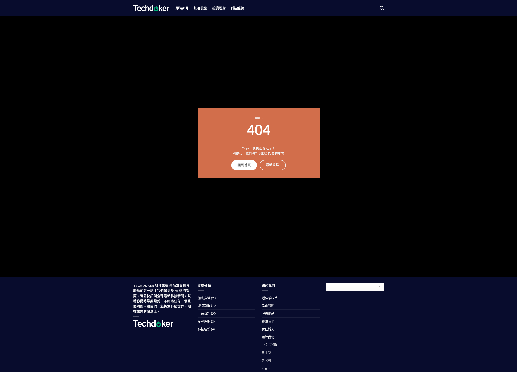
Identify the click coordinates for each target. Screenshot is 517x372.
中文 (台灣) (269, 344)
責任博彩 (268, 329)
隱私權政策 (270, 298)
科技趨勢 (237, 8)
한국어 (266, 360)
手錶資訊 (204, 313)
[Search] (382, 8)
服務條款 (268, 313)
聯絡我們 (268, 321)
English (267, 368)
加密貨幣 (200, 8)
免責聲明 (268, 305)
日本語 (266, 352)
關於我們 (268, 337)
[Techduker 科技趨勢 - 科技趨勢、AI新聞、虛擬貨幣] (151, 8)
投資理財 (219, 8)
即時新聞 (182, 8)
